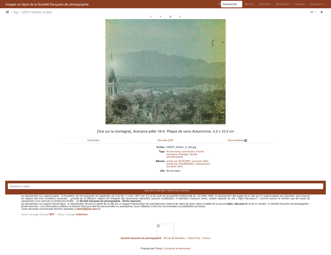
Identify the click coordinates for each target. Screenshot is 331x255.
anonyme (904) (200, 161)
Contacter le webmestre (177, 248)
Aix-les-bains (173, 151)
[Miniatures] (161, 16)
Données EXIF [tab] (165, 140)
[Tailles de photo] (313, 11)
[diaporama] (322, 11)
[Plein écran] (170, 16)
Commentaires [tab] (237, 140)
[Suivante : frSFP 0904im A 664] (180, 16)
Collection (82, 214)
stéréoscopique (174, 156)
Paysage (183, 154)
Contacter (300, 4)
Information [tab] (93, 140)
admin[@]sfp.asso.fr (88, 208)
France (200, 151)
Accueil (7, 12)
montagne (171, 154)
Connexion (316, 4)
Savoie (193, 154)
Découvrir (264, 4)
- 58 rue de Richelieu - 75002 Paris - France (165, 238)
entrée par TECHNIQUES (180, 163)
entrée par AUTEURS (178, 161)
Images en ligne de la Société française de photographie (47, 4)
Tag (15, 12)
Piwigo (158, 248)
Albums (248, 4)
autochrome (188, 151)
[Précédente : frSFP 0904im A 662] (151, 16)
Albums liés (282, 4)
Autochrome (202, 163)
